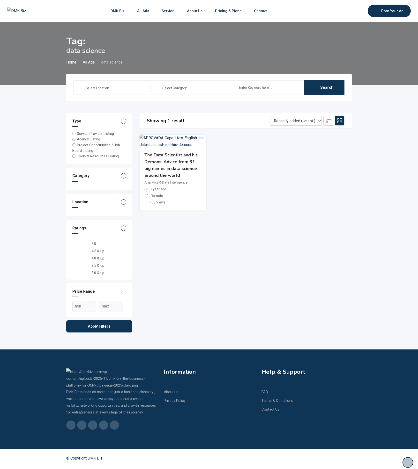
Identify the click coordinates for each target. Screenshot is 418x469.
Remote (157, 196)
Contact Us (270, 409)
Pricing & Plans (228, 11)
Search (326, 87)
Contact (261, 11)
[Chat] (354, 10)
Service (168, 11)
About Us (194, 11)
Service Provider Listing (95, 133)
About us (171, 392)
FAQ (264, 392)
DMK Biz (118, 11)
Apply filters (99, 326)
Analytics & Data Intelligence (165, 182)
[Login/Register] (362, 10)
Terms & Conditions (277, 400)
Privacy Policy (175, 400)
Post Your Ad (392, 11)
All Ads (143, 11)
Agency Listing (88, 139)
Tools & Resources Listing (98, 156)
